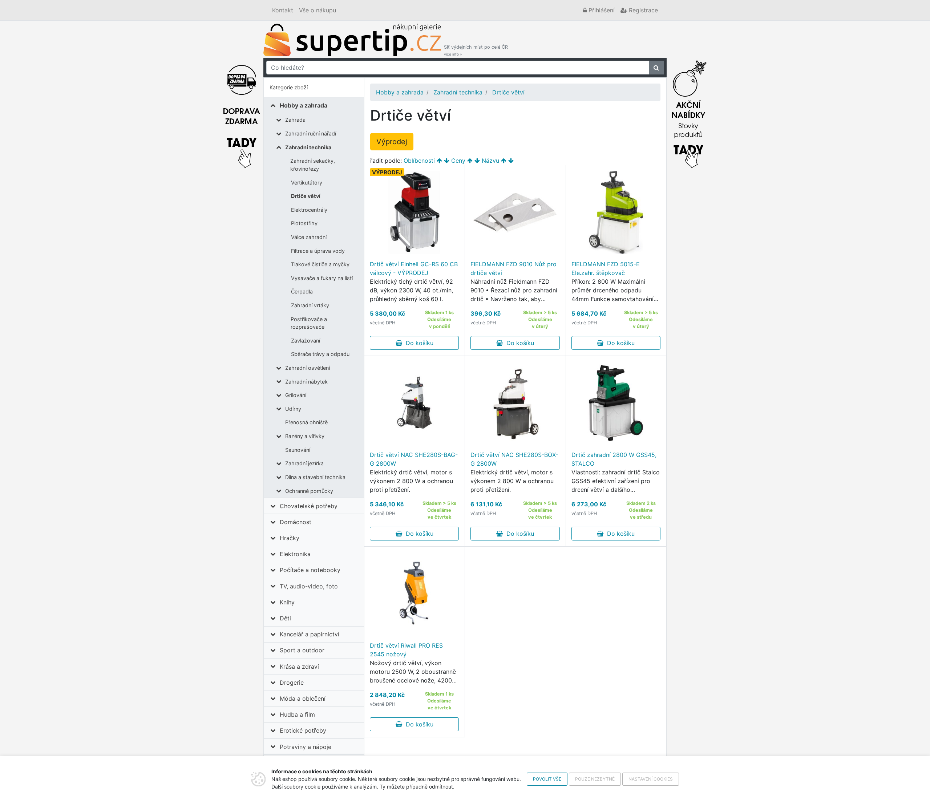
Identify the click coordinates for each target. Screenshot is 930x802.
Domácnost (295, 522)
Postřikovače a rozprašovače (309, 323)
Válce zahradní (309, 237)
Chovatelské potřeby (308, 506)
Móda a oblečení (303, 698)
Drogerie (292, 682)
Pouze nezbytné (595, 779)
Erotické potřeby (303, 730)
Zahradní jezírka (304, 463)
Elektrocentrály (309, 210)
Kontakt (282, 10)
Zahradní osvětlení (307, 368)
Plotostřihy (304, 223)
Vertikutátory (306, 182)
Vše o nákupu (317, 10)
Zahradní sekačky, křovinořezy (312, 165)
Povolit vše (547, 779)
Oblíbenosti (419, 160)
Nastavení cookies (650, 779)
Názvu (490, 160)
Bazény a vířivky (304, 436)
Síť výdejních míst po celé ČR (476, 50)
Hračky (289, 538)
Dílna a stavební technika (315, 477)
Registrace (642, 10)
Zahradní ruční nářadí (310, 133)
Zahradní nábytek (306, 381)
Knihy (287, 602)
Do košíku (417, 343)
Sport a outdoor (302, 650)
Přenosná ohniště (306, 422)
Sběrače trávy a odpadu (320, 354)
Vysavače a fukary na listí (322, 278)
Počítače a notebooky (310, 570)
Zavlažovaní (305, 340)
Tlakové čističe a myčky (320, 264)
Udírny (293, 409)
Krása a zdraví (299, 666)
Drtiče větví (305, 196)
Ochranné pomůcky (309, 491)
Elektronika (295, 554)
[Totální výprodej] (688, 112)
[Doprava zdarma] (241, 112)
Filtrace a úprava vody (318, 251)
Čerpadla (302, 291)
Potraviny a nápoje (305, 746)
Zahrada (295, 120)
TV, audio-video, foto (309, 586)
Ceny (458, 160)
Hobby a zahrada (303, 105)
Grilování (295, 395)
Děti (285, 618)
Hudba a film (297, 714)
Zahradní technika (308, 147)
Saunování (297, 450)
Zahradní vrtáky (310, 305)
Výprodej (391, 141)
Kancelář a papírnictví (309, 634)
